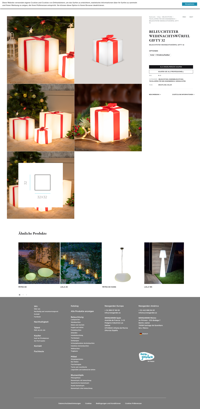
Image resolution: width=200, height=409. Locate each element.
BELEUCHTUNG (167, 17)
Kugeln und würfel (77, 327)
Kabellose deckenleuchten (80, 346)
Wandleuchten (76, 322)
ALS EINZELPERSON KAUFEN (171, 67)
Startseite (152, 17)
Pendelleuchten (76, 330)
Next (191, 17)
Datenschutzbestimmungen (69, 403)
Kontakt (37, 314)
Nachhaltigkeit (41, 322)
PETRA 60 (22, 287)
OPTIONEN (153, 51)
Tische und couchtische (79, 367)
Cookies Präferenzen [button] (133, 403)
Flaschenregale (76, 364)
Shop (159, 17)
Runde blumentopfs (77, 385)
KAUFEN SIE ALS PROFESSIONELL (171, 71)
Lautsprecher (75, 319)
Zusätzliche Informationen (182, 94)
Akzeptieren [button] (189, 4)
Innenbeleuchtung (77, 335)
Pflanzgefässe (75, 378)
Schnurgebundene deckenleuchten (82, 343)
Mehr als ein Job (39, 330)
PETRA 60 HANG (109, 287)
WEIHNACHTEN (181, 81)
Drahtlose (162, 85)
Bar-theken (74, 362)
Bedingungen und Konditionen (108, 403)
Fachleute (37, 317)
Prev (184, 17)
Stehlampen (75, 340)
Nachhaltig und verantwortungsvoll (46, 311)
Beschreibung (154, 94)
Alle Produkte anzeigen (82, 311)
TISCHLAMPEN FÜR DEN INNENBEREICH (162, 19)
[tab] (154, 95)
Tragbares (74, 351)
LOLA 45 (64, 287)
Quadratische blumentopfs (80, 383)
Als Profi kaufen (39, 341)
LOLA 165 (148, 287)
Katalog (74, 306)
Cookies (88, 403)
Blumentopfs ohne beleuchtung (81, 388)
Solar (169, 85)
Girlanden (74, 333)
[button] (160, 55)
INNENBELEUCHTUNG (176, 79)
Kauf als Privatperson (41, 338)
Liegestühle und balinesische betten (83, 369)
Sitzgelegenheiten (77, 359)
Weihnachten (75, 348)
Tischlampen (75, 338)
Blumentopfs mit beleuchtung (81, 380)
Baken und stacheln (77, 325)
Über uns (37, 309)
